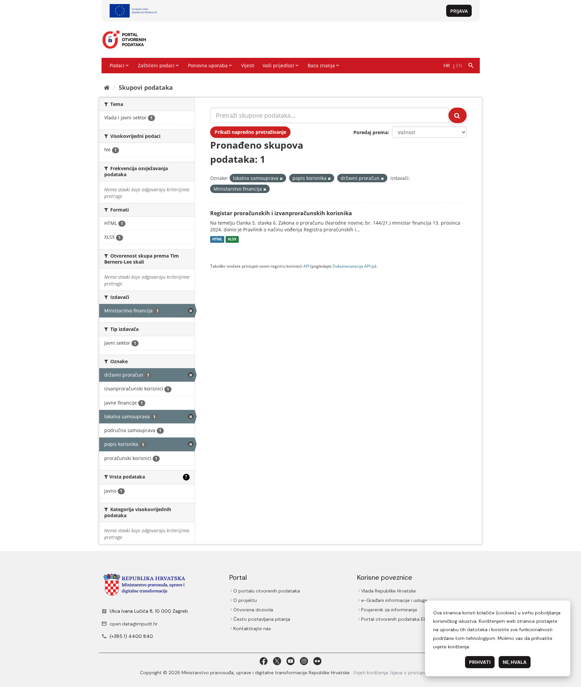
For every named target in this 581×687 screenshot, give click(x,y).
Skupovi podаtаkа (146, 87)
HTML (217, 239)
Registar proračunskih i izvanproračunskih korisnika (281, 213)
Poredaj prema (370, 132)
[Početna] (107, 87)
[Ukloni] (281, 178)
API (306, 266)
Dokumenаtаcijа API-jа (354, 266)
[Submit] (458, 115)
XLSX (232, 239)
